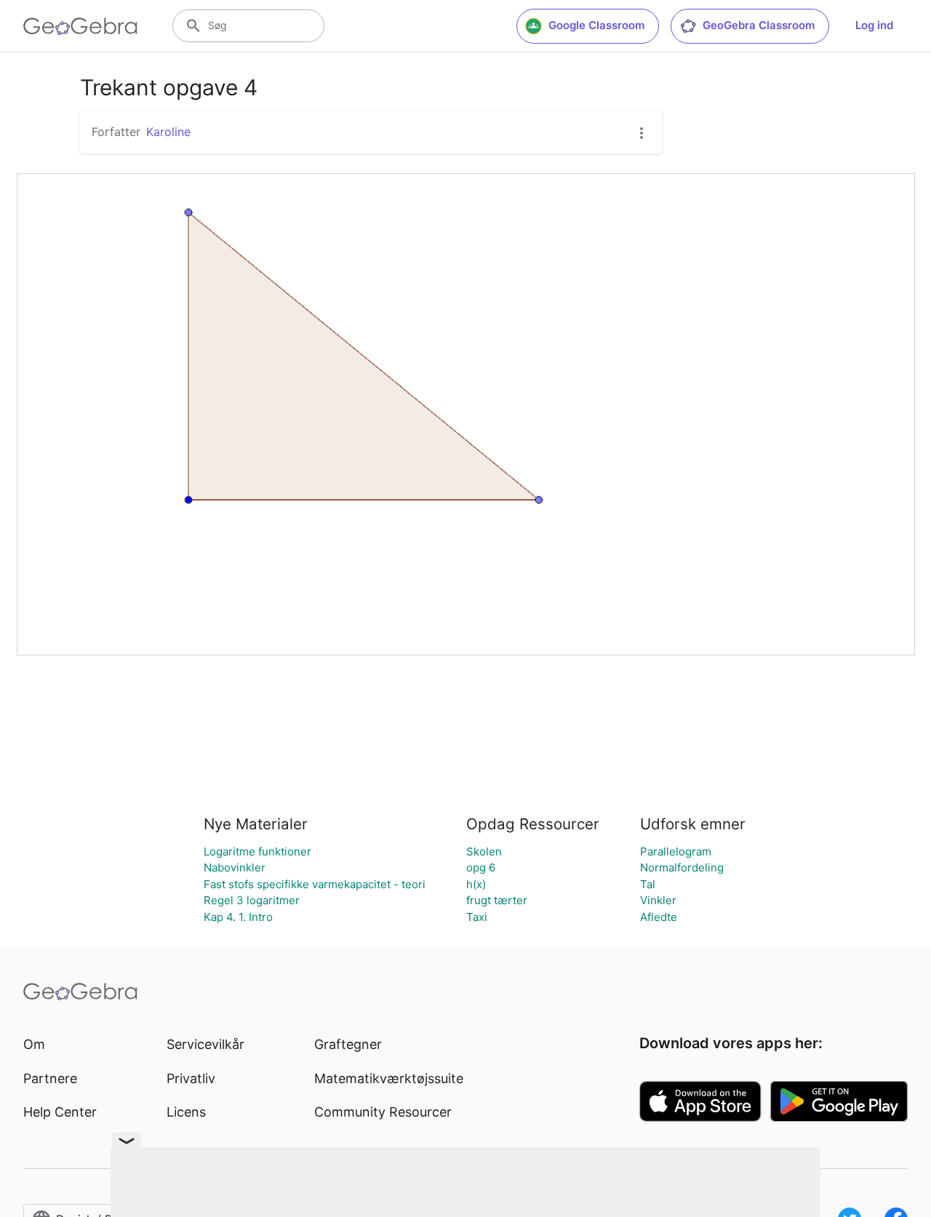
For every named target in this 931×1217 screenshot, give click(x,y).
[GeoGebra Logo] (80, 26)
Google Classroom (596, 25)
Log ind (874, 25)
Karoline (168, 131)
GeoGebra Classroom (759, 25)
